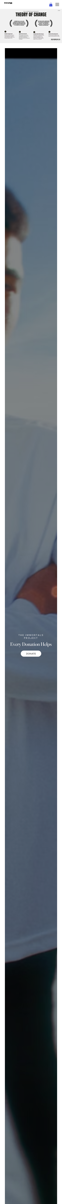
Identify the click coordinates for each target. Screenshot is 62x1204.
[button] (50, 4)
